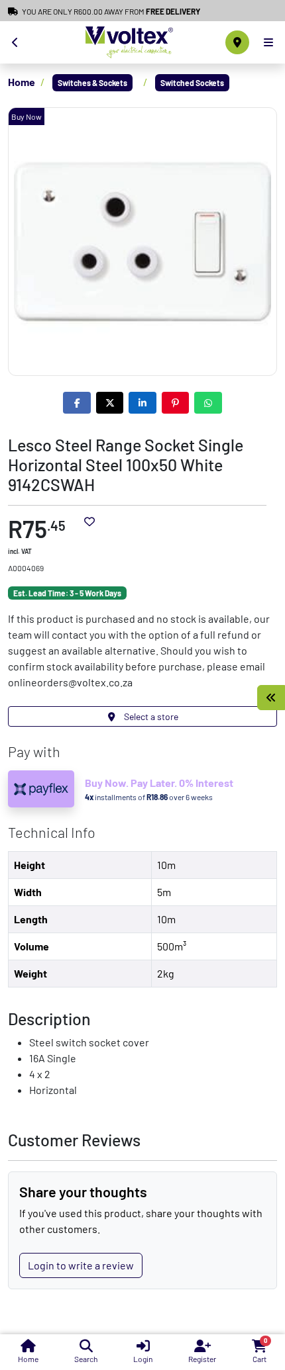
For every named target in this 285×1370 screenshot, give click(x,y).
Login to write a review (81, 1265)
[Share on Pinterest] (176, 403)
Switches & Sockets (92, 82)
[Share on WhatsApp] (208, 403)
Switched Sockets (192, 82)
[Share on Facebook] (77, 403)
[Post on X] (110, 403)
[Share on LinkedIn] (142, 403)
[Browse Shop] (271, 697)
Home (21, 81)
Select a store (150, 716)
